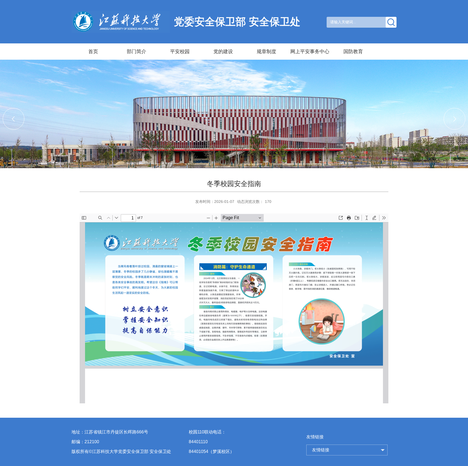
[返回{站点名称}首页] (120, 22)
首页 (93, 51)
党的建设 (223, 51)
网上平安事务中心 (309, 51)
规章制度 (266, 51)
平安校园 (180, 51)
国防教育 (353, 51)
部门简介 (136, 51)
